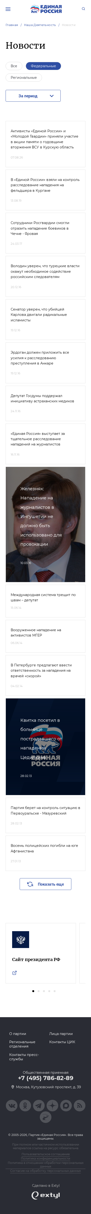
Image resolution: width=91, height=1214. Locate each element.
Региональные (24, 77)
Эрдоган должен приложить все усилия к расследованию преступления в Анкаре (40, 357)
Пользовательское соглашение (46, 1154)
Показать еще (51, 884)
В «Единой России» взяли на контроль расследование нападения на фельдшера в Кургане (45, 185)
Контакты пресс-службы (24, 1057)
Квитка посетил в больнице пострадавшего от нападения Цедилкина (41, 739)
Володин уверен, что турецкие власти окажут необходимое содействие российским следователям (45, 271)
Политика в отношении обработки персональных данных (45, 1164)
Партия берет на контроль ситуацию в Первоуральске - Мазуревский (45, 810)
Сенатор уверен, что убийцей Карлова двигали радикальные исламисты (39, 314)
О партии (17, 1034)
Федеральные (43, 66)
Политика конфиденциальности (45, 1158)
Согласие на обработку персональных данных (45, 1171)
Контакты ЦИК (62, 1042)
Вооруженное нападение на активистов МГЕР (36, 632)
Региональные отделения (22, 1044)
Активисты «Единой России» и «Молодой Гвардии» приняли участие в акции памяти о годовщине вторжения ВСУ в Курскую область (44, 139)
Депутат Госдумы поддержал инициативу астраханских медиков (42, 398)
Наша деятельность (40, 25)
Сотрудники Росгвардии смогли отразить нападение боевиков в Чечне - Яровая (40, 228)
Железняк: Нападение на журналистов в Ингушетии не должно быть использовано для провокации (41, 516)
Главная (12, 25)
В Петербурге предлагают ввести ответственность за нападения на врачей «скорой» (41, 670)
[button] (33, 991)
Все (14, 66)
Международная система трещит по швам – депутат (43, 597)
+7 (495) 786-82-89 (45, 1078)
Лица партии (61, 1034)
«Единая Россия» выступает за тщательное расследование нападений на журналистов (38, 439)
